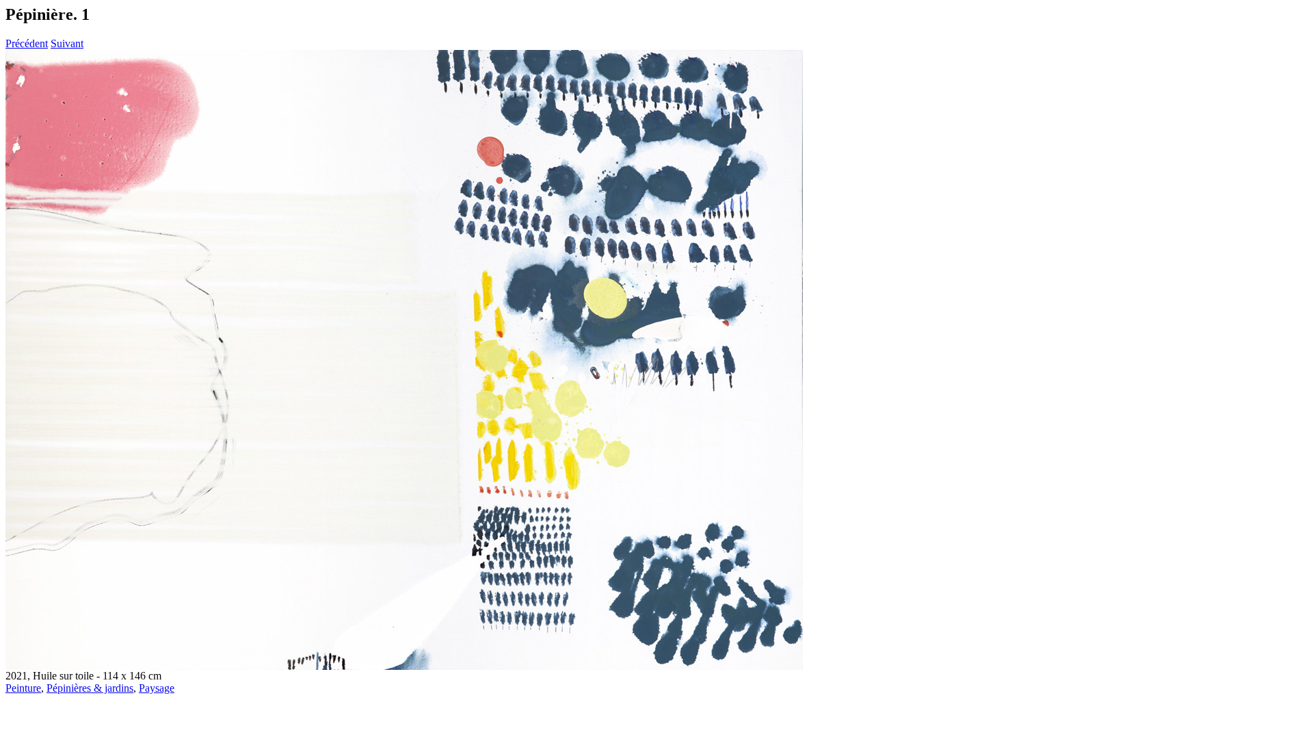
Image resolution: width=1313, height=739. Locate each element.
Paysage (156, 688)
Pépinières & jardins (90, 688)
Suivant (67, 43)
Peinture (23, 688)
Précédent (26, 43)
